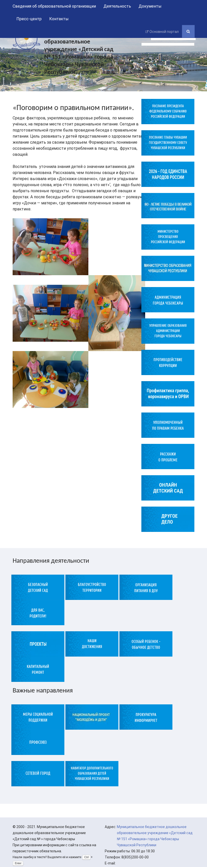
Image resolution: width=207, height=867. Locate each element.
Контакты (59, 18)
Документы (150, 6)
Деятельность (117, 6)
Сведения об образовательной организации (54, 6)
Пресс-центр (29, 18)
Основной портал (164, 32)
